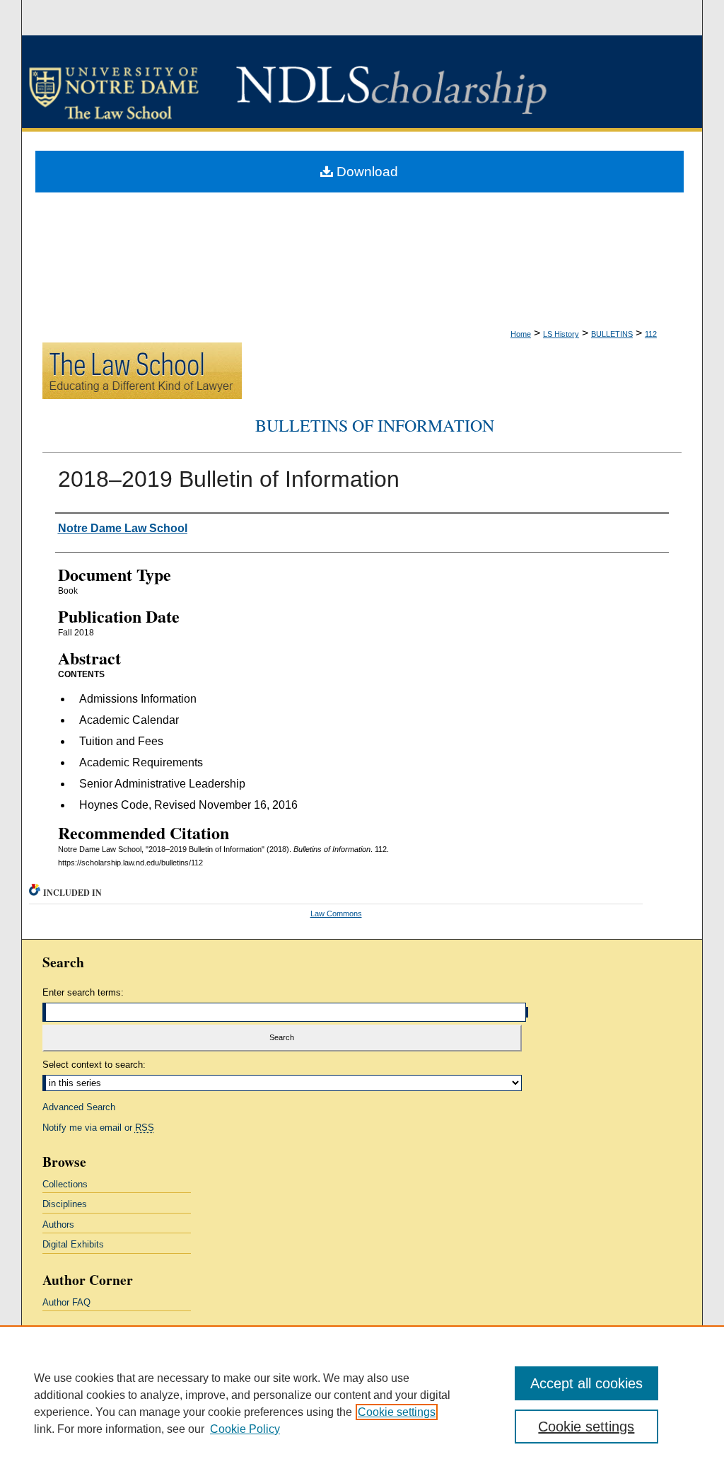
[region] (362, 1403)
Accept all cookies (586, 1383)
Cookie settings (397, 1412)
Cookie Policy (245, 1429)
